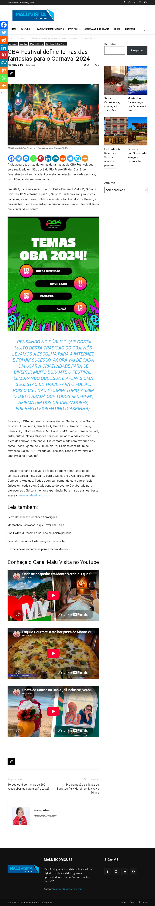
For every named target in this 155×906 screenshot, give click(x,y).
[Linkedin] (48, 158)
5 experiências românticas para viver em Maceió (38, 549)
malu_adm (17, 64)
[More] (85, 158)
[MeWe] (55, 158)
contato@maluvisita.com (68, 889)
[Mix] (4, 70)
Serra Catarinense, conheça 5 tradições (32, 517)
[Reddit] (63, 158)
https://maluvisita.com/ (45, 815)
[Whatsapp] (33, 158)
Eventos (23, 43)
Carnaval (21, 38)
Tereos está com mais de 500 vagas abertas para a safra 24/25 (28, 786)
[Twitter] (140, 3)
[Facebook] (124, 3)
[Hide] (1, 92)
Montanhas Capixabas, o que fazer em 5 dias (36, 525)
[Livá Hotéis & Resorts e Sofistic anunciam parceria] (118, 132)
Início (10, 38)
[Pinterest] (40, 158)
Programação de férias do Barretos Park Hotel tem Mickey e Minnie (78, 788)
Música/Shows (36, 43)
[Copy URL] (11, 73)
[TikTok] (135, 3)
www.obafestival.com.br (34, 495)
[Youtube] (145, 3)
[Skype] (77, 158)
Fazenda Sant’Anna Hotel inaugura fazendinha (36, 541)
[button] (143, 29)
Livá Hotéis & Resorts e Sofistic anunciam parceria (39, 533)
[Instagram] (129, 3)
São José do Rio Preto (56, 43)
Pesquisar (110, 44)
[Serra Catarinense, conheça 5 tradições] (118, 81)
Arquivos (109, 182)
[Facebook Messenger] (26, 158)
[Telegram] (70, 158)
